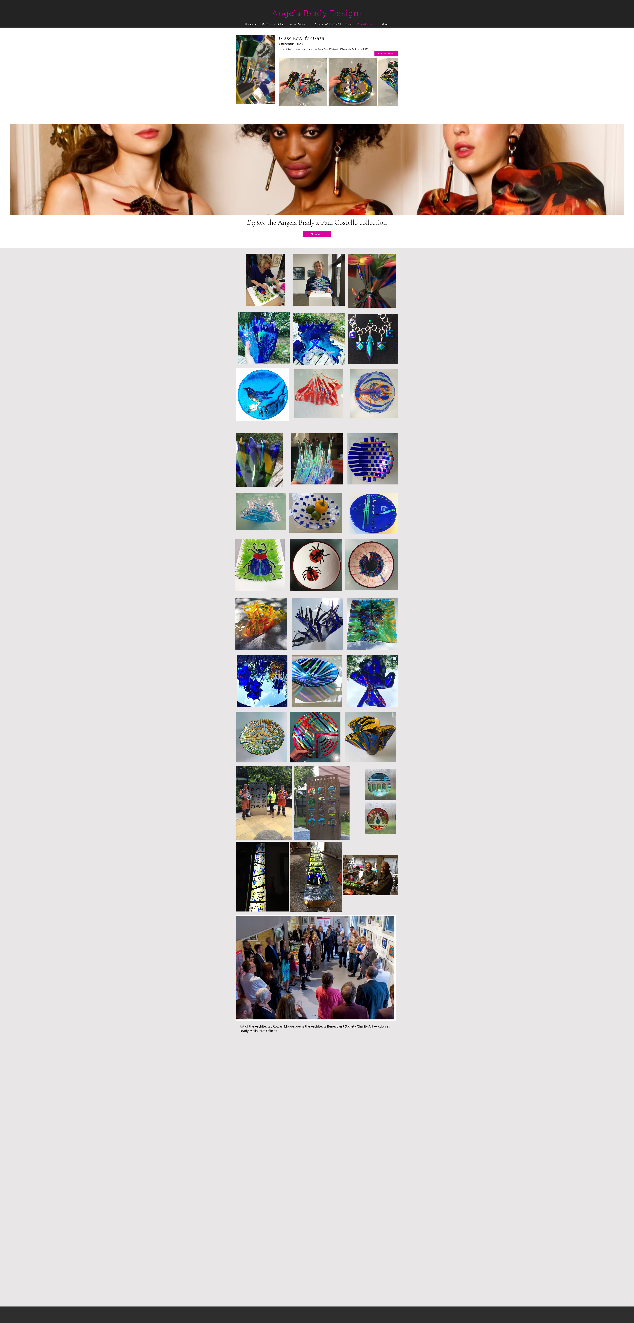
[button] (270, 100)
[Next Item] (392, 82)
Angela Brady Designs (317, 14)
